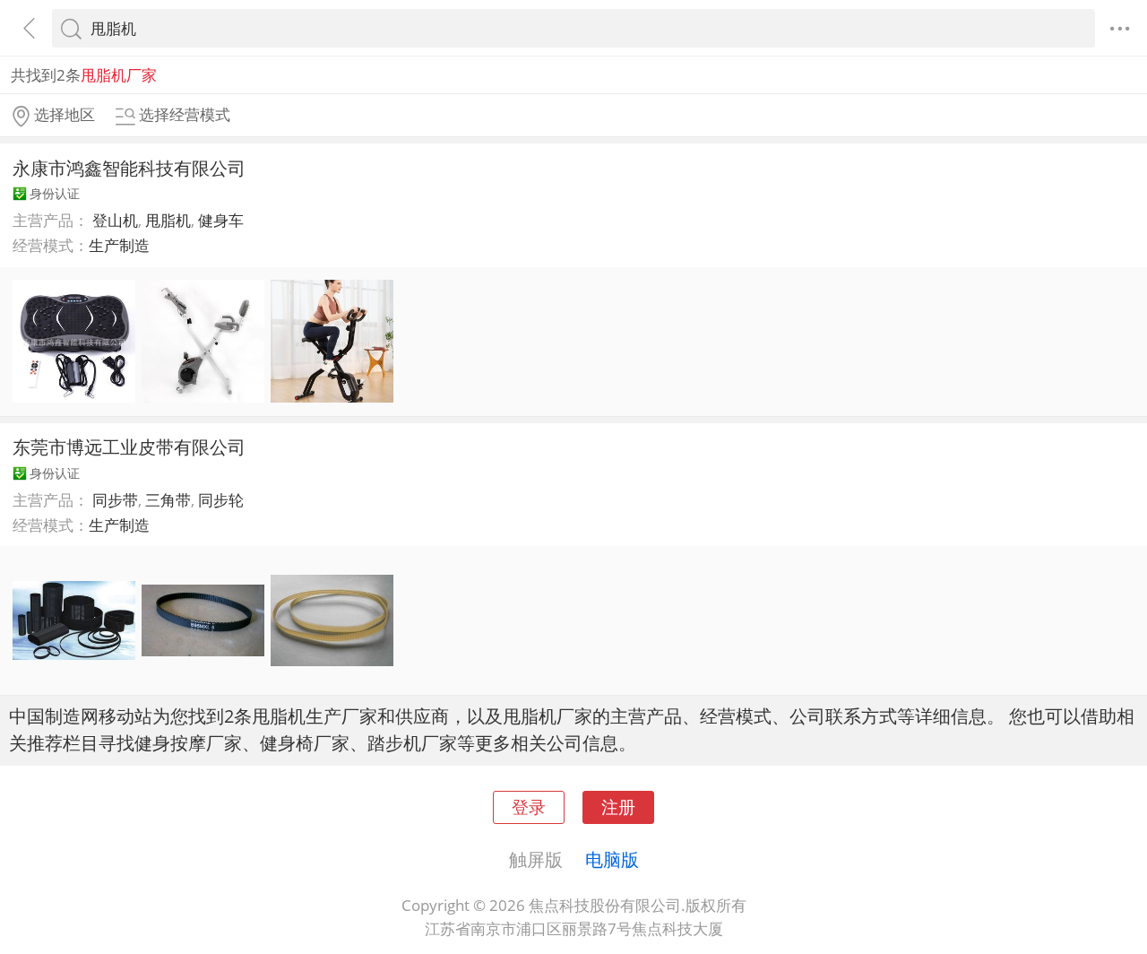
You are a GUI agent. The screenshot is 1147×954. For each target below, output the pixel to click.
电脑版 (612, 859)
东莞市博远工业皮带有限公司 (129, 446)
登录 (529, 806)
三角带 (168, 500)
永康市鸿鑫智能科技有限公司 (129, 167)
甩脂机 (168, 220)
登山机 (115, 220)
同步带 (115, 500)
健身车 (221, 220)
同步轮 (221, 500)
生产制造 (119, 245)
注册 (618, 806)
